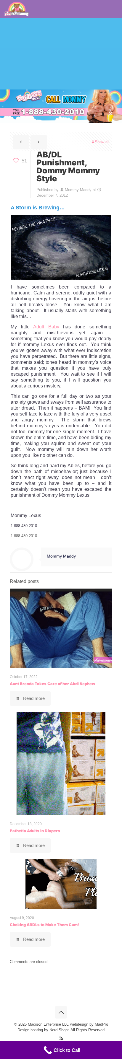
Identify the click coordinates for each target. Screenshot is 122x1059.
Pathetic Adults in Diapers (35, 830)
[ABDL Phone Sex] (16, 8)
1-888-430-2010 (24, 536)
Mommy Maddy (78, 190)
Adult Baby (46, 326)
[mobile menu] (8, 14)
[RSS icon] (61, 1038)
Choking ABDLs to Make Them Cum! (44, 924)
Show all (102, 142)
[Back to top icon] (61, 1012)
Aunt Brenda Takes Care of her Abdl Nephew (52, 683)
